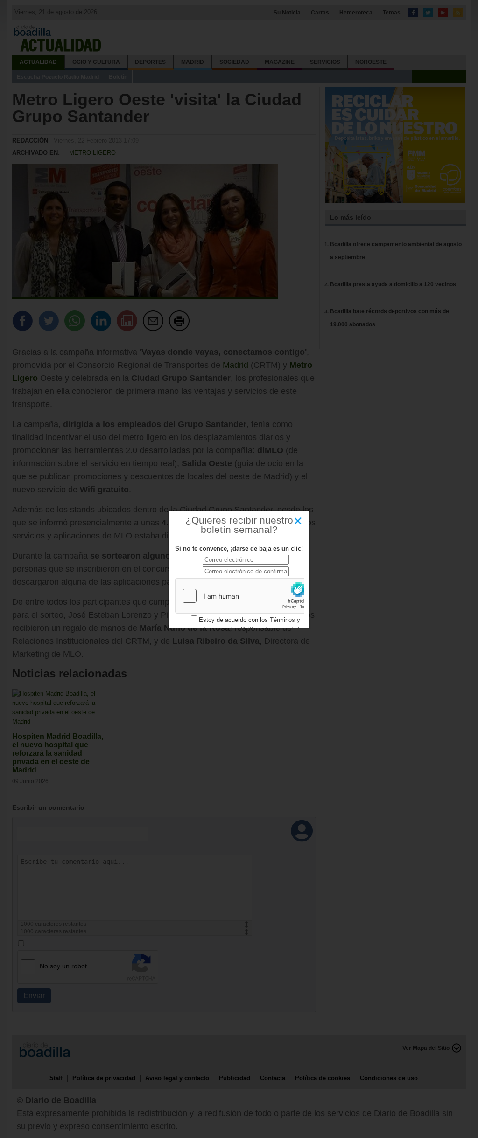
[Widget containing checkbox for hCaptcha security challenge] (245, 596)
